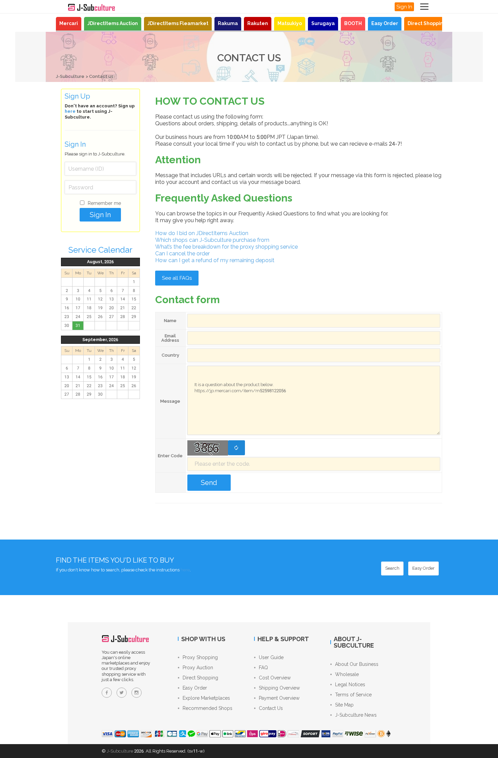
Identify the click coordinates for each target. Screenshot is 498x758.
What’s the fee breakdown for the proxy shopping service (226, 247)
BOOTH (353, 23)
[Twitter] (122, 693)
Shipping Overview (279, 688)
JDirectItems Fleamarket (177, 23)
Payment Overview (279, 698)
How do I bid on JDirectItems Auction (201, 233)
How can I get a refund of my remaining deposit (214, 260)
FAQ (263, 667)
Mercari (68, 23)
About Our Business (356, 664)
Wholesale (347, 674)
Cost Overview (275, 677)
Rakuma (228, 23)
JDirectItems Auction (112, 23)
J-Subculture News (356, 715)
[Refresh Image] (236, 447)
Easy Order (384, 23)
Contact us (101, 76)
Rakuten (257, 23)
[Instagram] (136, 693)
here (70, 111)
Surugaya (323, 23)
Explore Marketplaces (206, 698)
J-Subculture (70, 76)
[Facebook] (107, 693)
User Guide (271, 657)
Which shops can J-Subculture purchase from (212, 240)
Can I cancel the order (182, 253)
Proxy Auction (198, 667)
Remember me (104, 203)
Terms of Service (353, 694)
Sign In (404, 7)
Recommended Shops (207, 708)
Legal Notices (350, 684)
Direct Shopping (427, 23)
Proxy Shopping (200, 657)
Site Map (344, 705)
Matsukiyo (289, 23)
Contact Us (271, 708)
